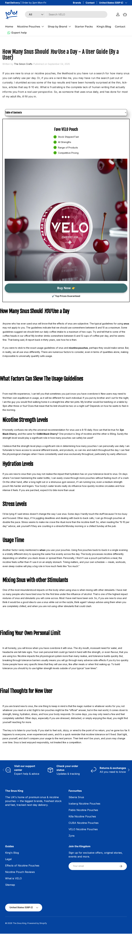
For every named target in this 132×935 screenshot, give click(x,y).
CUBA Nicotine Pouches (84, 822)
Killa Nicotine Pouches (82, 816)
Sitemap (10, 884)
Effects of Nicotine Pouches (22, 865)
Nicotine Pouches (28, 26)
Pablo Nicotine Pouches (83, 810)
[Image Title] (66, 220)
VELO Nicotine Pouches (83, 829)
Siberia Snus (76, 797)
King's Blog (104, 26)
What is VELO (13, 878)
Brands (77, 2)
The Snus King (19, 923)
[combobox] (66, 14)
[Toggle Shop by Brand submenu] (70, 26)
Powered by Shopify (37, 923)
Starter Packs (84, 26)
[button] (124, 14)
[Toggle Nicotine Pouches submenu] (43, 26)
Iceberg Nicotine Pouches (84, 803)
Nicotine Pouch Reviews (20, 872)
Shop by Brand (57, 26)
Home (9, 26)
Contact (90, 2)
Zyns (72, 835)
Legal (8, 859)
